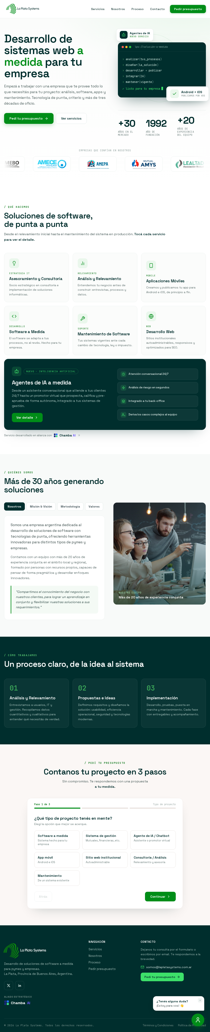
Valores (94, 506)
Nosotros (118, 9)
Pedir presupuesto (188, 9)
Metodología (70, 506)
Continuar (157, 896)
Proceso (137, 9)
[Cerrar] (200, 1000)
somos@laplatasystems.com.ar (169, 967)
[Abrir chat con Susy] (198, 1020)
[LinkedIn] (19, 985)
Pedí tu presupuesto (26, 118)
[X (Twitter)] (8, 985)
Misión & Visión (41, 506)
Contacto (157, 9)
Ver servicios (71, 118)
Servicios (98, 9)
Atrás (43, 896)
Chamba (20, 1002)
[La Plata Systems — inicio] (22, 9)
